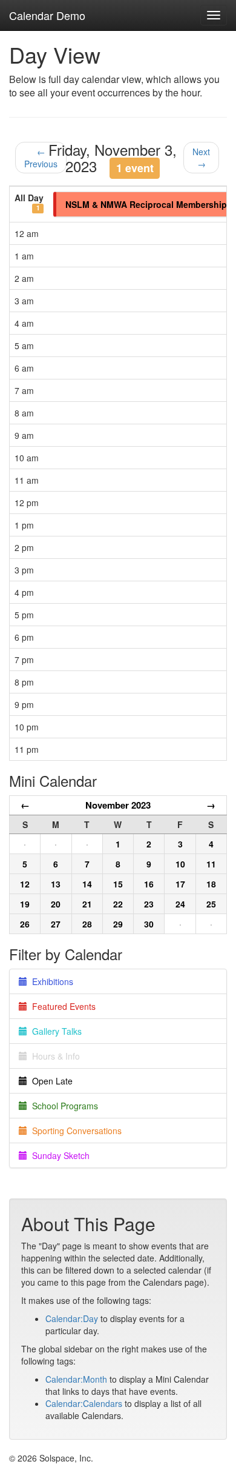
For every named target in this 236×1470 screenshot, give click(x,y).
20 (56, 904)
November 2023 (118, 805)
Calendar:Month (76, 1379)
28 (87, 924)
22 (118, 904)
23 (149, 904)
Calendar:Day (71, 1318)
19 (25, 904)
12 (25, 884)
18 (211, 884)
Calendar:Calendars (83, 1403)
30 (149, 924)
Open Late (50, 1081)
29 (118, 924)
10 (180, 864)
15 (118, 884)
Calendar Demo (47, 15)
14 (87, 884)
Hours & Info (53, 1056)
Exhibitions (50, 981)
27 (56, 924)
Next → (201, 157)
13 (56, 884)
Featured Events (61, 1006)
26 (25, 924)
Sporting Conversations (74, 1130)
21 (87, 904)
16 (149, 884)
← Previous (40, 157)
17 (180, 884)
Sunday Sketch (58, 1155)
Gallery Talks (54, 1031)
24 (180, 904)
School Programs (62, 1106)
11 (211, 864)
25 (211, 904)
